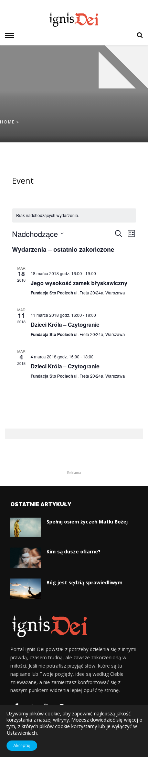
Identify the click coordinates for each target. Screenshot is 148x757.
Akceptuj (21, 745)
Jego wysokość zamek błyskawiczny (79, 283)
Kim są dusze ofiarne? (73, 551)
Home (7, 122)
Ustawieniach (22, 732)
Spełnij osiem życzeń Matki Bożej (87, 521)
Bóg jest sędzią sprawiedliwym (84, 582)
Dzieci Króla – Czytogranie (65, 324)
